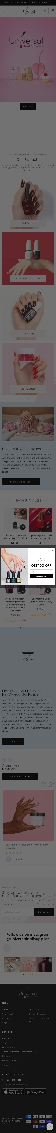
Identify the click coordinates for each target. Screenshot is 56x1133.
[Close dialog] (53, 550)
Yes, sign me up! (41, 576)
